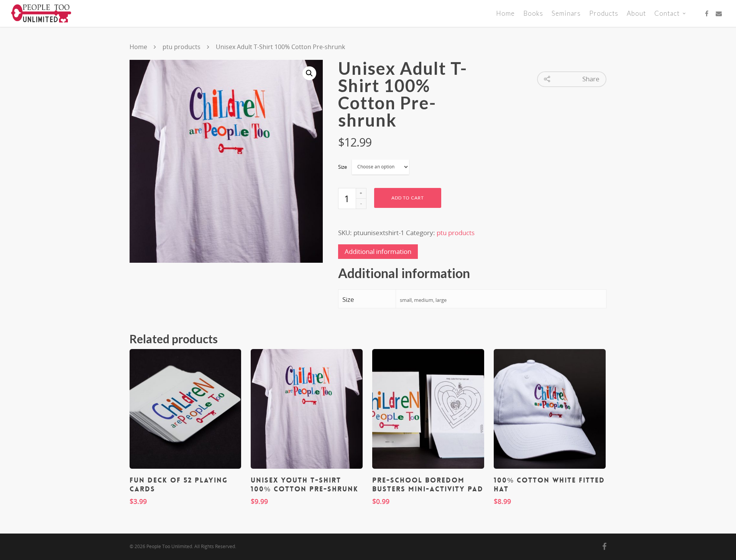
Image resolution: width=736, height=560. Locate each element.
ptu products (181, 47)
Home (505, 13)
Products (603, 13)
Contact (667, 13)
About (636, 13)
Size (342, 166)
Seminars (566, 13)
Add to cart (407, 198)
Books (533, 13)
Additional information (378, 251)
